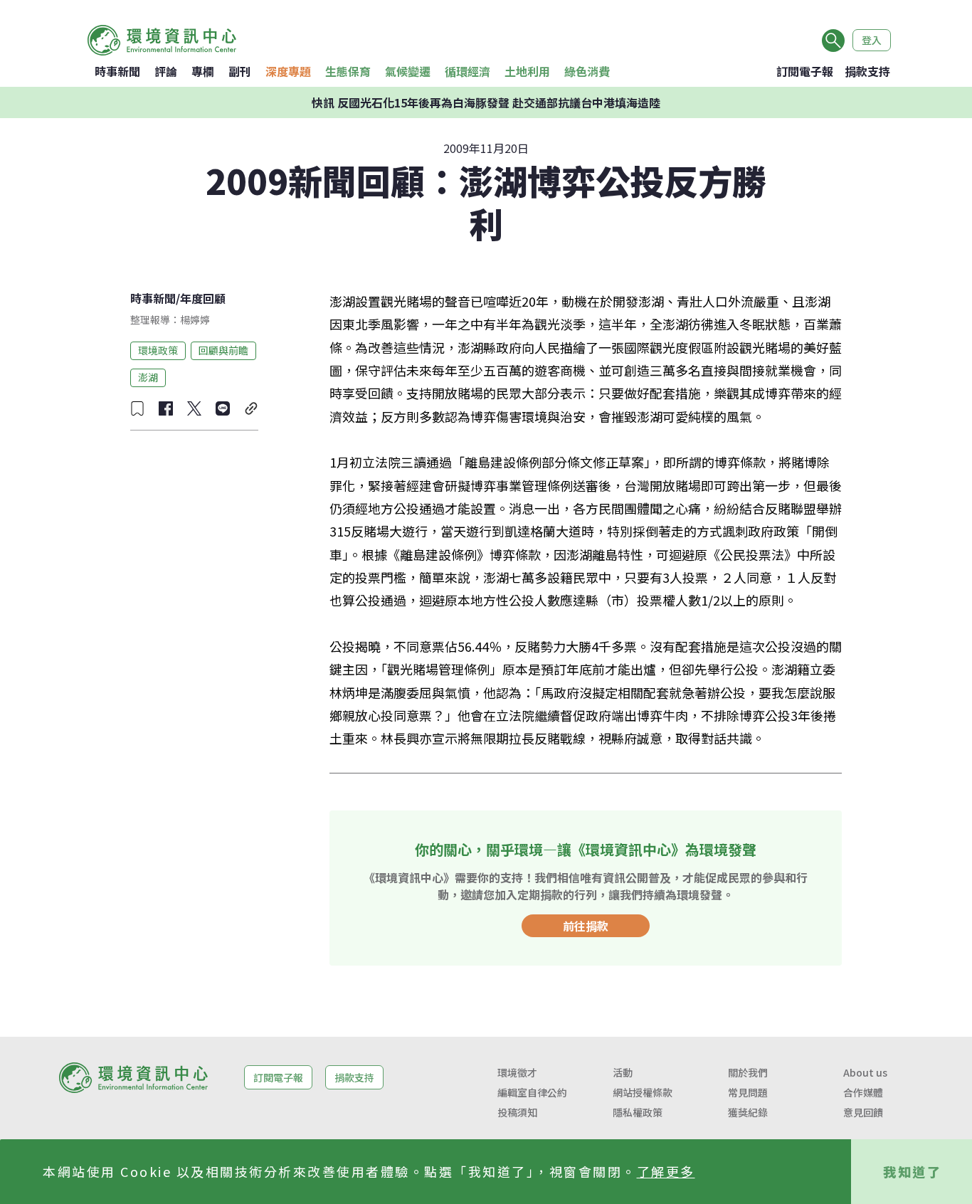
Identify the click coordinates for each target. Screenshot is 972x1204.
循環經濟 (467, 71)
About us (865, 1072)
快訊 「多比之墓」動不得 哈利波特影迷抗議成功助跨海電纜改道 (486, 113)
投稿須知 (517, 1112)
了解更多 (666, 1171)
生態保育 (348, 71)
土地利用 (527, 71)
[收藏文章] (137, 408)
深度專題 (288, 71)
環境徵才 (517, 1072)
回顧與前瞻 (223, 350)
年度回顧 (203, 298)
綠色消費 (587, 71)
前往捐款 (585, 925)
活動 (623, 1072)
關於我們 (748, 1072)
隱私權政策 (637, 1112)
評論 (165, 71)
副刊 (239, 71)
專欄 (202, 71)
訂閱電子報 (804, 71)
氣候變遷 (407, 71)
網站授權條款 (642, 1092)
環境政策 (158, 350)
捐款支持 (867, 71)
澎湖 (148, 377)
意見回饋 (863, 1112)
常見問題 (748, 1092)
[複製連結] (251, 408)
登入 (872, 40)
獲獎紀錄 (748, 1112)
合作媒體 (863, 1092)
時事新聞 (117, 71)
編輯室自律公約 (532, 1092)
